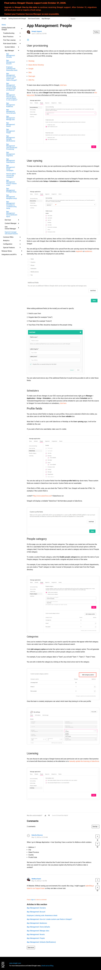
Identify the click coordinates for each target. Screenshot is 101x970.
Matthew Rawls (36, 878)
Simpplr (4, 18)
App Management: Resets (10, 124)
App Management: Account (10, 62)
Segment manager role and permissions (11, 232)
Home (4, 25)
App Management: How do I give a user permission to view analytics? (11, 96)
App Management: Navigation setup (11, 196)
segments (79, 251)
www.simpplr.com (15, 963)
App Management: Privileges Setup (11, 190)
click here (63, 85)
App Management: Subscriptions (10, 160)
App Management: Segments (10, 154)
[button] (45, 815)
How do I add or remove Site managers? (11, 175)
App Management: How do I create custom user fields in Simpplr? (11, 77)
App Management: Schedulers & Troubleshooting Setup (11, 205)
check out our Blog (47, 965)
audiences (88, 251)
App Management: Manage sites (10, 118)
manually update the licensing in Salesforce (84, 761)
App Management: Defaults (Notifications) (10, 138)
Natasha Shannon (37, 835)
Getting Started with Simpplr (17, 18)
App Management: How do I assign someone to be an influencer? (11, 87)
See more (31, 947)
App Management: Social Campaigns (10, 168)
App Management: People (10, 131)
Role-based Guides (34, 18)
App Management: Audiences (10, 104)
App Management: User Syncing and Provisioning (11, 146)
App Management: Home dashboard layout (11, 214)
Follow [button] (96, 32)
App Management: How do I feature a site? (11, 183)
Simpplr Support (37, 31)
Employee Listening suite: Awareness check (11, 68)
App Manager (46, 18)
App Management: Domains (10, 55)
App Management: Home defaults (11, 111)
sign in (33, 899)
